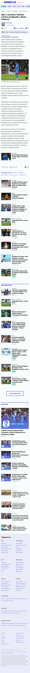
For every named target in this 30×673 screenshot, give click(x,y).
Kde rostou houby (17, 598)
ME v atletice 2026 (5, 567)
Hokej (14, 6)
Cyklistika (14, 180)
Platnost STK (18, 590)
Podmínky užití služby (20, 633)
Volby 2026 (3, 543)
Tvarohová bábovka (20, 567)
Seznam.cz (20, 2)
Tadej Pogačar (19, 548)
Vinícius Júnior (14, 175)
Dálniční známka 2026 (20, 583)
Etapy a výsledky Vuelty (21, 545)
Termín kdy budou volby (6, 548)
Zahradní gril (14, 613)
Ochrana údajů (19, 635)
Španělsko (14, 153)
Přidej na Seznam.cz (5, 644)
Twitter (2, 640)
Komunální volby (4, 552)
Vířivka (19, 613)
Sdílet (23, 28)
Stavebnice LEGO (12, 623)
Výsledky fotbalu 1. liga (6, 564)
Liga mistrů (14, 229)
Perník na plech (19, 571)
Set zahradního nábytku (6, 613)
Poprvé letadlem (4, 583)
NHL (2, 571)
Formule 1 (3, 569)
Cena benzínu (25, 598)
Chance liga (3, 562)
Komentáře (4, 404)
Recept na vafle (19, 569)
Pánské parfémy (22, 625)
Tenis (18, 6)
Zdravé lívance (19, 566)
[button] (15, 69)
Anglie (13, 193)
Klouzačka (24, 611)
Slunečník (19, 611)
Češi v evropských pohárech (7, 600)
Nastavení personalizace (21, 642)
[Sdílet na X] (28, 167)
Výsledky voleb (4, 547)
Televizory (9, 625)
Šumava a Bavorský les (6, 585)
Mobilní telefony (4, 623)
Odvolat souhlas (19, 640)
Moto (23, 6)
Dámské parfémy (19, 623)
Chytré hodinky (15, 625)
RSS (2, 635)
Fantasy (4, 6)
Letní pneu (26, 623)
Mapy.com (3, 598)
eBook (17, 28)
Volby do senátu (4, 550)
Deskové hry (4, 625)
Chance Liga (15, 269)
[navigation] (2, 2)
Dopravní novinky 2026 (20, 585)
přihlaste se (24, 32)
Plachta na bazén (8, 611)
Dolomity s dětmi (4, 590)
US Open (14, 204)
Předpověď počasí (10, 598)
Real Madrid (4, 175)
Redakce (3, 633)
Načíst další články (15, 393)
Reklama (3, 642)
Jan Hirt (17, 547)
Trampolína (14, 611)
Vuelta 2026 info (19, 543)
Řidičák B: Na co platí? (20, 586)
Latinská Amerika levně (6, 588)
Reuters (2, 653)
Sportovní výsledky (16, 218)
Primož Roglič (19, 550)
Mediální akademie (20, 638)
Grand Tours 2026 (19, 552)
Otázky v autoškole (20, 588)
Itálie (13, 335)
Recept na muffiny (20, 564)
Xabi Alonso (22, 175)
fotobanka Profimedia (9, 653)
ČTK (23, 651)
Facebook (3, 636)
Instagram (3, 638)
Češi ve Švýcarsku (5, 586)
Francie (13, 321)
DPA (25, 651)
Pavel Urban (9, 22)
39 (28, 28)
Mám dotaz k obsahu (20, 636)
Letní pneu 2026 (19, 581)
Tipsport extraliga (4, 566)
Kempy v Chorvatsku (5, 581)
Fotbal (9, 6)
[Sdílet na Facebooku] (25, 167)
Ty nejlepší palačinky (20, 562)
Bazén (2, 611)
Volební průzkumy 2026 (6, 545)
